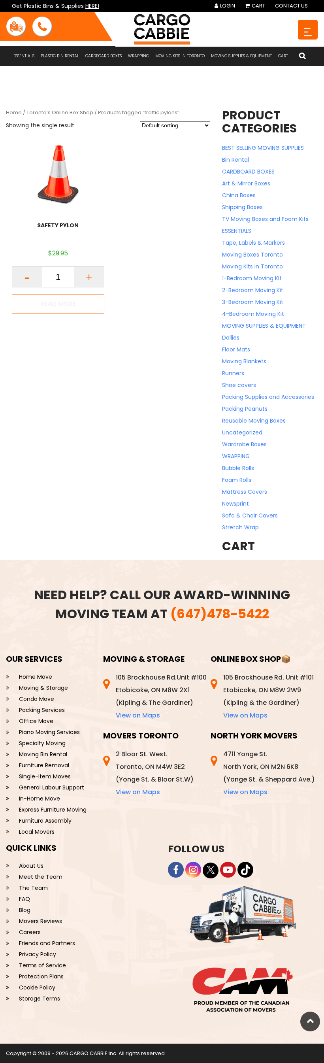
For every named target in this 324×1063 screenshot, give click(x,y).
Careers (30, 932)
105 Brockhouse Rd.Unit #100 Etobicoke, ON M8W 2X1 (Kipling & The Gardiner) (161, 696)
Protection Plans (41, 976)
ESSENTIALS (23, 56)
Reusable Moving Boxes (254, 421)
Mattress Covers (244, 492)
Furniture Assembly (45, 821)
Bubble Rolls (238, 468)
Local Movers (37, 832)
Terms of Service (42, 965)
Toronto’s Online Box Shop (59, 112)
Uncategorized (242, 432)
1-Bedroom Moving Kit (252, 278)
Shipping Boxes (242, 207)
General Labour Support (51, 787)
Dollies (230, 338)
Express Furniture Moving (53, 810)
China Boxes (239, 195)
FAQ (24, 899)
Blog (24, 910)
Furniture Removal (44, 765)
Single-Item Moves (45, 776)
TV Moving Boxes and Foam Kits (265, 219)
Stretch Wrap (240, 527)
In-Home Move (39, 798)
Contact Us (291, 5)
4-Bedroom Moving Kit (253, 314)
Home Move (35, 677)
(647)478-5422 (219, 614)
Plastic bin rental (60, 56)
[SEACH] (302, 56)
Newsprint (235, 504)
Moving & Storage (43, 688)
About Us (31, 866)
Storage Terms (39, 999)
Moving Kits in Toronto (180, 56)
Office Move (36, 721)
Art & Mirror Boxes (246, 183)
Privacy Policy (37, 954)
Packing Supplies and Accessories (268, 397)
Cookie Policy (37, 987)
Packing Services (42, 710)
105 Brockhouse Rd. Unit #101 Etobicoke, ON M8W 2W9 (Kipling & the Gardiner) (268, 696)
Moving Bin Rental (43, 754)
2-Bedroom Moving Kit (252, 290)
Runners (233, 373)
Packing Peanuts (244, 409)
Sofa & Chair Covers (250, 515)
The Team (33, 888)
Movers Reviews (40, 921)
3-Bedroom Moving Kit (252, 302)
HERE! (92, 6)
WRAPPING (138, 56)
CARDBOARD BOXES (103, 56)
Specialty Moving (42, 743)
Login (227, 5)
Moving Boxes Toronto (252, 255)
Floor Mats (236, 349)
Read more (58, 303)
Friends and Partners (47, 943)
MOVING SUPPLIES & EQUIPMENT (241, 56)
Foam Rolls (236, 480)
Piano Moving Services (49, 732)
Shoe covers (239, 385)
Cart (258, 5)
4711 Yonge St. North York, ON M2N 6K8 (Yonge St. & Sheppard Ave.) (269, 773)
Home (14, 112)
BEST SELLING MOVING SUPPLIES (263, 148)
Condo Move (36, 699)
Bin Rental (235, 160)
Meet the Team (40, 877)
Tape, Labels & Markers (253, 243)
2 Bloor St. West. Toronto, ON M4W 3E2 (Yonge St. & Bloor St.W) (155, 773)
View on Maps (138, 715)
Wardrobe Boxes (244, 444)
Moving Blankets (244, 361)
